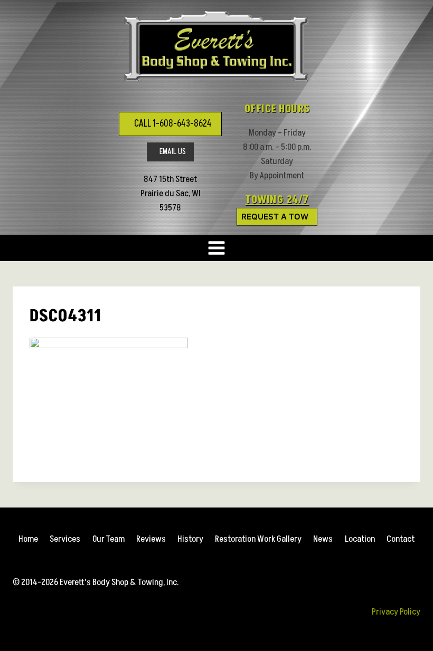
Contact (401, 539)
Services (65, 539)
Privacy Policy (396, 612)
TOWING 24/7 (277, 200)
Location (360, 539)
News (323, 539)
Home (28, 539)
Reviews (151, 539)
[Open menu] (217, 248)
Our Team (108, 539)
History (190, 539)
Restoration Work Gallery (258, 539)
